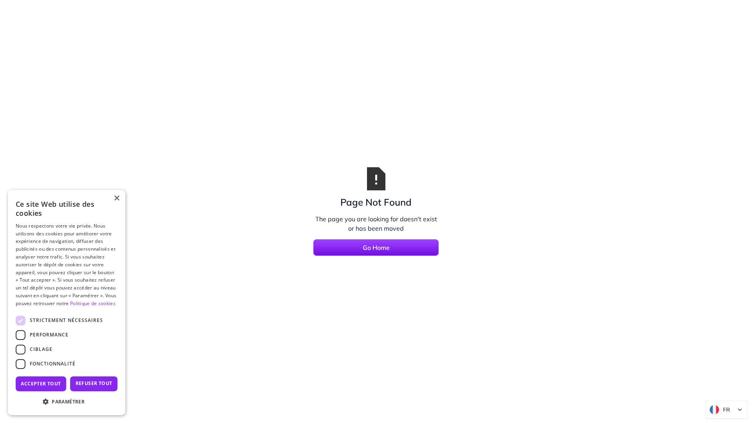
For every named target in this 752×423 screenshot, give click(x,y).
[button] (67, 401)
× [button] (116, 198)
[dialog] (66, 302)
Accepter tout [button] (41, 383)
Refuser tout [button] (94, 383)
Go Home (376, 247)
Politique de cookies (93, 303)
